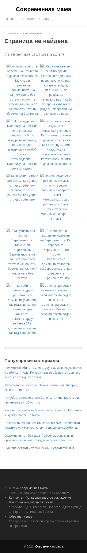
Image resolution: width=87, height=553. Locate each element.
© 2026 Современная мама (28, 488)
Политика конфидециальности (31, 502)
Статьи (44, 19)
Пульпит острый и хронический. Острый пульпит (39, 448)
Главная (10, 19)
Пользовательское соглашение (48, 497)
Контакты (16, 497)
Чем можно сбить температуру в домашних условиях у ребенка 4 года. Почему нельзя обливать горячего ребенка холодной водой (43, 372)
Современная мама (43, 9)
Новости (28, 19)
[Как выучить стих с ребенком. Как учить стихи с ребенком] (22, 185)
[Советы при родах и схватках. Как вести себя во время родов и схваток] (56, 300)
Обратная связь (20, 516)
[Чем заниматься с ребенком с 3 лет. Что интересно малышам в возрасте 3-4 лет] (56, 195)
